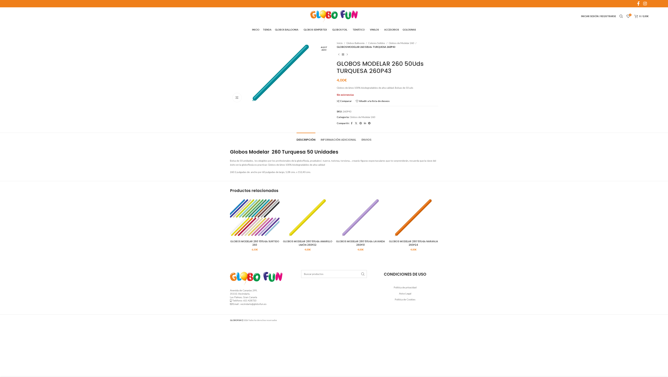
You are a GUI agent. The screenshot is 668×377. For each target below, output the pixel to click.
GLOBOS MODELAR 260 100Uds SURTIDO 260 (254, 243)
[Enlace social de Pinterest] (360, 123)
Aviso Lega (405, 293)
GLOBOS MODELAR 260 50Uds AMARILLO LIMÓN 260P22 (307, 243)
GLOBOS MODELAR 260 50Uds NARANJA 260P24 (413, 243)
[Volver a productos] (343, 55)
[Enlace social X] (356, 123)
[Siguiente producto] (347, 55)
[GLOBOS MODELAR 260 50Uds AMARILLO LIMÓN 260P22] (307, 217)
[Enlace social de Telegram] (369, 123)
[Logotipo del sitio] (334, 15)
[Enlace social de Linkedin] (365, 123)
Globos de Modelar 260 (401, 43)
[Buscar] (621, 16)
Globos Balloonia (355, 43)
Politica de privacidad (405, 287)
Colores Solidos (376, 43)
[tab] (306, 138)
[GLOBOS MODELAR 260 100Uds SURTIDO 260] (254, 217)
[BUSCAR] (363, 274)
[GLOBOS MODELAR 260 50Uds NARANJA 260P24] (413, 217)
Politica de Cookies (405, 299)
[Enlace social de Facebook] (352, 123)
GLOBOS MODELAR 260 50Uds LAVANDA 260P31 (360, 243)
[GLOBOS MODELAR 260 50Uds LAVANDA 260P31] (360, 217)
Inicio (340, 43)
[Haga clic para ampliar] (237, 97)
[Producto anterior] (339, 55)
